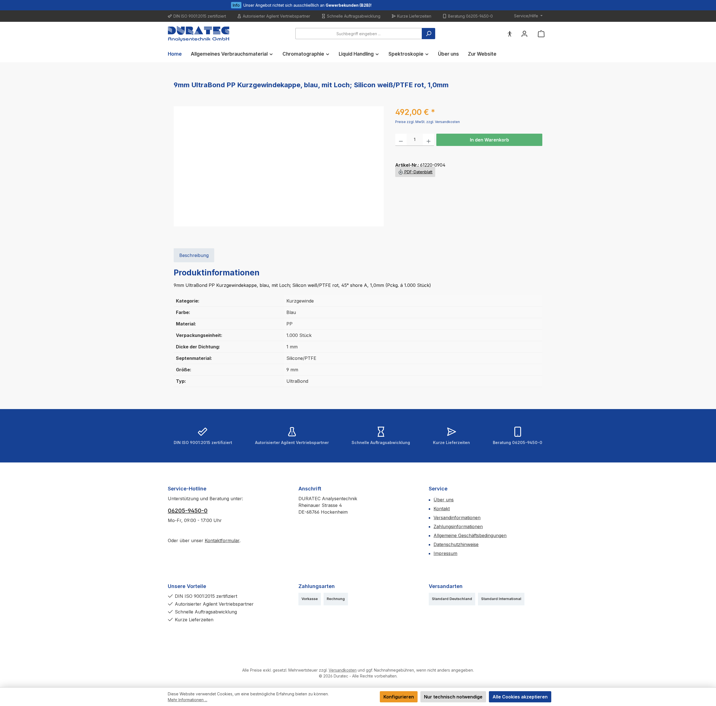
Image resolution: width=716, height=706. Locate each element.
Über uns (444, 499)
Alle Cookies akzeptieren (520, 697)
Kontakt (442, 508)
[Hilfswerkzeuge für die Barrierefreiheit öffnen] (509, 33)
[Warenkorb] (541, 33)
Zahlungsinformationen (458, 526)
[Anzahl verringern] (401, 140)
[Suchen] (428, 33)
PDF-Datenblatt (417, 171)
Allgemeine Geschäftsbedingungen (470, 535)
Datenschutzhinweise (456, 544)
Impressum (445, 553)
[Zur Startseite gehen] (198, 33)
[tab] (194, 255)
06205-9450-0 (188, 510)
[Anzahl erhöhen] (428, 140)
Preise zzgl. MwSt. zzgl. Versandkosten (427, 122)
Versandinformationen (457, 517)
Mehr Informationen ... (187, 699)
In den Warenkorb (489, 140)
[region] (279, 166)
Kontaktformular (222, 540)
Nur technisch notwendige (453, 697)
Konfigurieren (398, 697)
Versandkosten (343, 670)
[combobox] (358, 33)
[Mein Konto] (524, 33)
